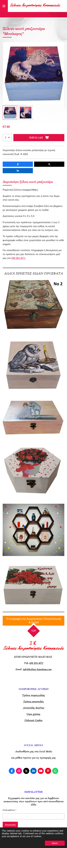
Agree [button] (55, 843)
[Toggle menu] (4, 6)
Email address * (9, 810)
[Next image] (59, 73)
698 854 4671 (18, 258)
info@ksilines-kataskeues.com (37, 669)
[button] (10, 112)
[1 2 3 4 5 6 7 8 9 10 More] (7, 137)
